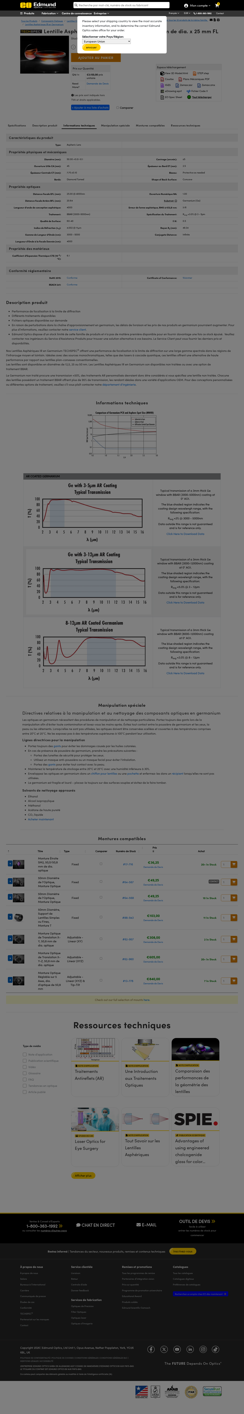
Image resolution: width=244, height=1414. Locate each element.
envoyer (91, 47)
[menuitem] (33, 13)
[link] (219, 2)
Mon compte (198, 6)
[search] (121, 5)
